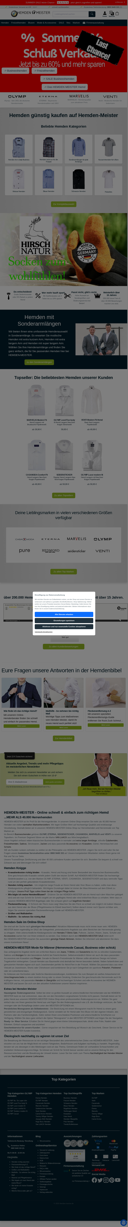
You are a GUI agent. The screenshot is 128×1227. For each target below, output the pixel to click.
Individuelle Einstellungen (43, 632)
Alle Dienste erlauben (64, 614)
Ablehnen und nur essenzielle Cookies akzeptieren (64, 627)
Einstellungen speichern (64, 621)
